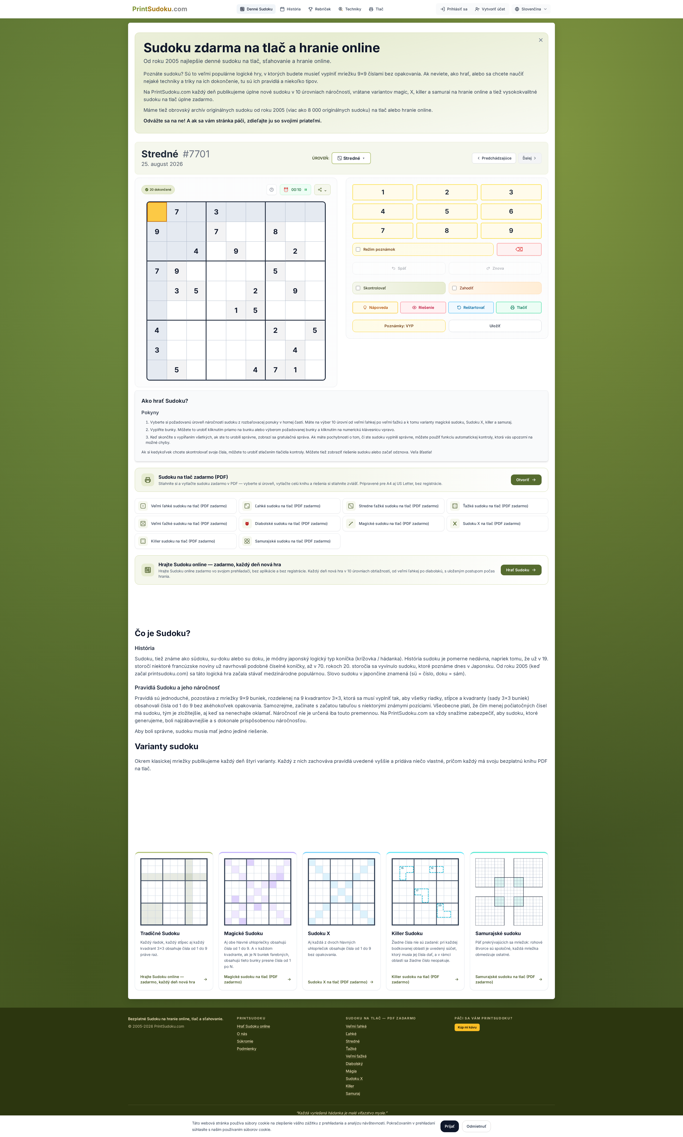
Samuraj (353, 1093)
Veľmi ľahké (356, 1026)
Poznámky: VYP (399, 326)
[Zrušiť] (541, 40)
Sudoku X (354, 1078)
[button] (531, 9)
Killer (350, 1086)
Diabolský (354, 1063)
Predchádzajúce (496, 158)
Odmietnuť (476, 1126)
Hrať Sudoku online (253, 1026)
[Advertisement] (341, 607)
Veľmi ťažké (356, 1056)
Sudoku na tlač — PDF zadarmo (381, 1018)
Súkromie (245, 1041)
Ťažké (351, 1048)
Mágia (351, 1071)
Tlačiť (522, 307)
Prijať (450, 1126)
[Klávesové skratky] (272, 189)
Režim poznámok (379, 249)
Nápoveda (378, 307)
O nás (242, 1033)
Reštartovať (474, 307)
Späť (402, 268)
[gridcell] (157, 212)
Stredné (353, 1041)
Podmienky (246, 1048)
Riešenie (426, 307)
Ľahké (351, 1033)
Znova (498, 268)
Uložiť (495, 326)
